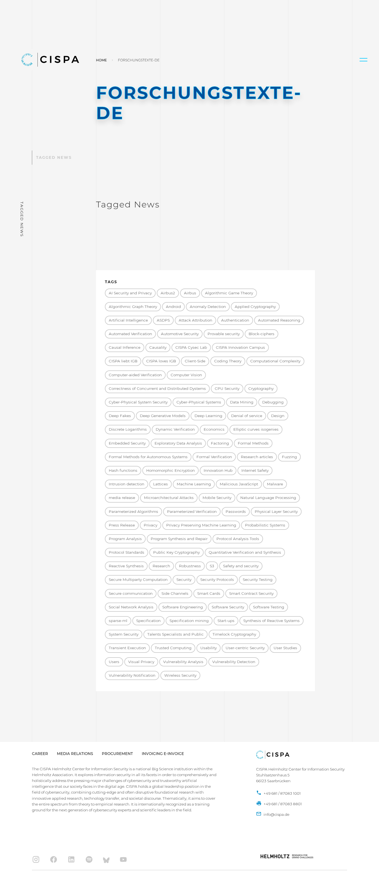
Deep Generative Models (163, 415)
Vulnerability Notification (132, 675)
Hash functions (123, 470)
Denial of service (246, 415)
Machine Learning (194, 484)
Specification (148, 620)
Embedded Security (127, 443)
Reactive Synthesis (126, 566)
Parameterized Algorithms (133, 511)
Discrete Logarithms (128, 429)
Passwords (236, 511)
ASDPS (163, 320)
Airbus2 (168, 293)
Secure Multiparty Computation (138, 579)
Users (114, 661)
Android (173, 306)
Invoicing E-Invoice (163, 753)
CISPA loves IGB (161, 361)
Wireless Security (180, 675)
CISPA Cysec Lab (191, 347)
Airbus (190, 293)
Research (161, 566)
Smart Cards (208, 593)
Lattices (160, 484)
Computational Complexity (275, 361)
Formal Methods (253, 443)
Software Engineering (182, 607)
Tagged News (54, 157)
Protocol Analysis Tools (237, 538)
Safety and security (241, 566)
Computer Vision (186, 375)
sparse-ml (118, 620)
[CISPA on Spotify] (89, 859)
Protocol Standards (126, 552)
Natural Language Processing (268, 497)
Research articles (257, 457)
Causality (157, 347)
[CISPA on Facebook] (54, 859)
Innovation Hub (218, 470)
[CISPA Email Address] (272, 815)
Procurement (117, 753)
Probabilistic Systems (265, 525)
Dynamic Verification (175, 429)
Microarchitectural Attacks (169, 497)
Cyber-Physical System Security (138, 402)
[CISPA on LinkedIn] (71, 859)
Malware (275, 484)
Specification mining (189, 620)
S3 (212, 566)
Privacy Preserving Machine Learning (201, 525)
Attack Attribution (195, 320)
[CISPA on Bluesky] (106, 859)
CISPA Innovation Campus (240, 347)
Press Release (122, 525)
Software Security (228, 607)
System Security (123, 634)
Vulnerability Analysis (183, 661)
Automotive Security (180, 334)
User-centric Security (245, 648)
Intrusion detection (126, 484)
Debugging (273, 402)
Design (277, 415)
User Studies (285, 648)
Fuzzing (289, 457)
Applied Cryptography (255, 306)
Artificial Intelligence (128, 320)
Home (101, 60)
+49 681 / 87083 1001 (282, 793)
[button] (363, 59)
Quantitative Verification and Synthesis (245, 552)
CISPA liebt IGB (123, 361)
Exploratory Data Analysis (178, 443)
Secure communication (131, 593)
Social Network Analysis (131, 607)
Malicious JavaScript (239, 484)
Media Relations (75, 753)
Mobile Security (217, 497)
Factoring (220, 443)
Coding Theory (227, 361)
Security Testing (257, 579)
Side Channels (174, 593)
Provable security (224, 334)
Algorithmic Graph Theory (133, 306)
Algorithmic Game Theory (229, 293)
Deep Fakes (120, 415)
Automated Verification (130, 334)
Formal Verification (214, 457)
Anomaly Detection (208, 306)
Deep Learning (208, 415)
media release (122, 497)
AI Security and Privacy (130, 293)
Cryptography (261, 388)
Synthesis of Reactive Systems (271, 620)
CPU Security (227, 388)
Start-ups (226, 620)
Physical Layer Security (276, 511)
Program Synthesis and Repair (179, 538)
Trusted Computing (173, 648)
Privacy (150, 525)
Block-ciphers (261, 334)
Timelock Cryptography (234, 634)
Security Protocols (217, 579)
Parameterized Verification (192, 511)
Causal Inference (124, 347)
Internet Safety (255, 470)
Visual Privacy (141, 661)
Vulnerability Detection (233, 661)
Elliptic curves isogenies (256, 429)
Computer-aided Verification (135, 375)
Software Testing (268, 607)
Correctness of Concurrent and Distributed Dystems (157, 388)
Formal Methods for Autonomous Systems (148, 457)
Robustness (190, 566)
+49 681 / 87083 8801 (282, 804)
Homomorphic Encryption (170, 470)
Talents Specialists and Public (175, 634)
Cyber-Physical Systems (198, 402)
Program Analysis (125, 538)
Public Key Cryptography (176, 552)
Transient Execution (127, 648)
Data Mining (241, 402)
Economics (214, 429)
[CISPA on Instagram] (36, 859)
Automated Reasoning (279, 320)
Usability (208, 648)
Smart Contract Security (251, 593)
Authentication (235, 320)
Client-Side (195, 361)
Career (40, 753)
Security (183, 579)
